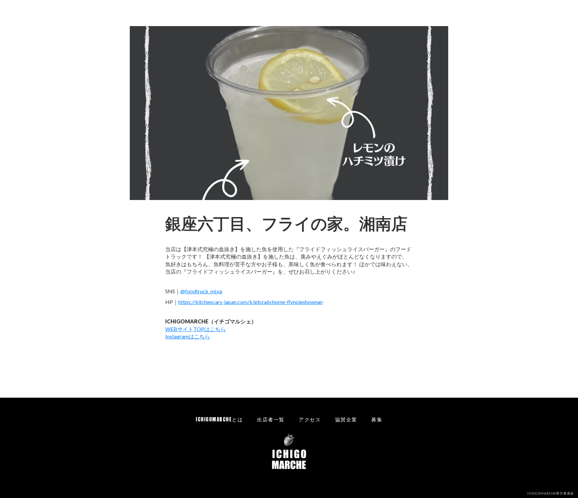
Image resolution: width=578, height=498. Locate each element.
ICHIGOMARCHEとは (219, 419)
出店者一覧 (271, 419)
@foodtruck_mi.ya (201, 291)
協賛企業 (346, 419)
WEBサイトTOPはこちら (195, 329)
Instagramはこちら (187, 336)
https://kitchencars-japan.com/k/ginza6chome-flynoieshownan (250, 302)
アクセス (310, 419)
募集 (376, 419)
